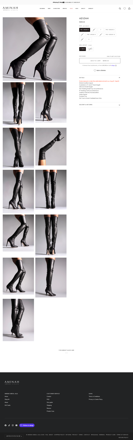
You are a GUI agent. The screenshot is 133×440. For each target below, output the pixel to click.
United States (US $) (13, 436)
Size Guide (82, 56)
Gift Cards (7, 405)
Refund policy (123, 437)
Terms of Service (122, 435)
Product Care (50, 411)
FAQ (48, 399)
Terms (81, 435)
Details (81, 77)
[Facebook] (5, 425)
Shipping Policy (59, 435)
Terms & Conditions (94, 396)
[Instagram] (13, 425)
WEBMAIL (102, 435)
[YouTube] (16, 425)
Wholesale (94, 435)
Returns (49, 408)
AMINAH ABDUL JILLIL (34, 435)
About (6, 402)
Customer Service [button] (53, 393)
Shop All (7, 399)
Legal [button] (91, 393)
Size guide (50, 402)
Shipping (49, 405)
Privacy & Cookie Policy (96, 399)
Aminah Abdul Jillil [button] (11, 393)
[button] (42, 8)
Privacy (75, 435)
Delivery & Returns (85, 104)
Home (6, 396)
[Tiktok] (9, 425)
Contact (49, 396)
